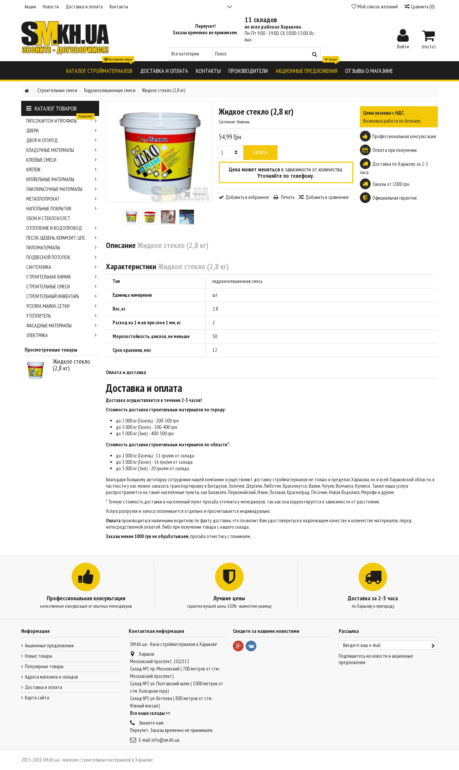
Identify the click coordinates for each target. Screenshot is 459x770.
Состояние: (227, 122)
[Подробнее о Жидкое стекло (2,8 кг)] (37, 370)
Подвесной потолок (48, 257)
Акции (30, 6)
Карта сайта (37, 697)
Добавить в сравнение (327, 197)
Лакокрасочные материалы (54, 189)
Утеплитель (38, 316)
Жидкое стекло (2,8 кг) (71, 364)
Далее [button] (208, 151)
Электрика (37, 335)
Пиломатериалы (43, 247)
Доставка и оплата (84, 6)
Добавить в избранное (247, 197)
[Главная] (27, 91)
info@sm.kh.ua (165, 740)
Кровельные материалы (50, 179)
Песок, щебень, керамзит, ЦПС (55, 238)
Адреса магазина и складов (51, 677)
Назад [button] (109, 151)
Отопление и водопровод (54, 228)
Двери (32, 130)
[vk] (251, 646)
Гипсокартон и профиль (59, 120)
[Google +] (238, 646)
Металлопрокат (42, 199)
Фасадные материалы (49, 325)
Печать (287, 197)
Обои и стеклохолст (48, 218)
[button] (99, 70)
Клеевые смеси (41, 160)
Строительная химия (48, 277)
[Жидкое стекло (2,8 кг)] (131, 217)
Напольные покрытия (48, 208)
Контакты (119, 6)
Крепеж (33, 169)
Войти (403, 46)
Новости (51, 6)
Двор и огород (42, 140)
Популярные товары (44, 666)
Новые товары (38, 656)
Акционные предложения (49, 645)
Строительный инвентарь (52, 296)
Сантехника (38, 267)
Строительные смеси (48, 286)
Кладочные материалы (50, 150)
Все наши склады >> (150, 713)
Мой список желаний (377, 6)
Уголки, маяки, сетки (48, 306)
